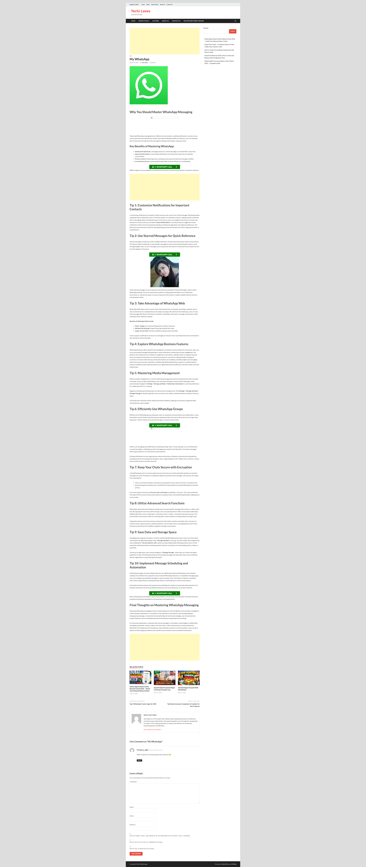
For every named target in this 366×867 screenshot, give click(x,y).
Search (205, 28)
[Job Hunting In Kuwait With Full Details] (189, 678)
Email (132, 816)
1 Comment (152, 62)
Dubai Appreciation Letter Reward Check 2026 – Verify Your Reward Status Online (140, 689)
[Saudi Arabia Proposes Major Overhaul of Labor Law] (165, 678)
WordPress (225, 864)
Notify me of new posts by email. (142, 848)
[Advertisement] (165, 41)
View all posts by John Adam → (153, 729)
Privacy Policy (154, 4)
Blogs (147, 4)
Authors (155, 21)
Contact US (169, 4)
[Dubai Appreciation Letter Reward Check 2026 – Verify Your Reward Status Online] (140, 678)
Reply (139, 760)
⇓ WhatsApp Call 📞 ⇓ (165, 167)
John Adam (145, 62)
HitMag (234, 864)
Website (133, 825)
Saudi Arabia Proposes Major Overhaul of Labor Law (164, 689)
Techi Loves (140, 11)
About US (162, 4)
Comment (134, 782)
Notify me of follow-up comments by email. (146, 842)
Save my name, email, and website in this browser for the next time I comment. (160, 836)
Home (143, 4)
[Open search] (235, 21)
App (131, 56)
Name (132, 807)
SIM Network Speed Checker (194, 21)
